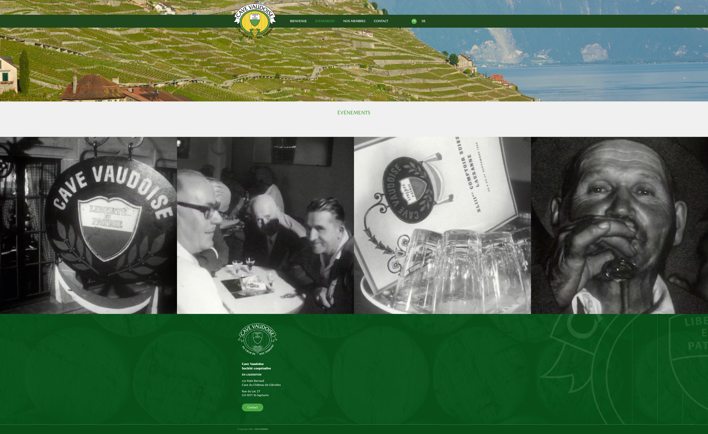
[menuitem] (298, 21)
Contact (252, 407)
